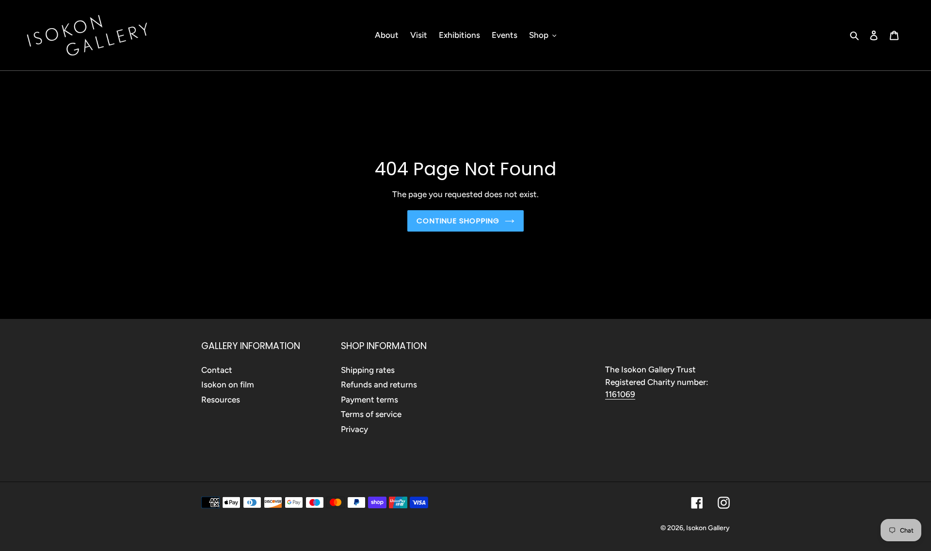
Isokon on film (227, 384)
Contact (216, 370)
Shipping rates (368, 370)
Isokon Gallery (708, 528)
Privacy (354, 429)
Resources (220, 399)
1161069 (620, 394)
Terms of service (371, 414)
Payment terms (369, 399)
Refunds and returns (379, 384)
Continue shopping (458, 221)
